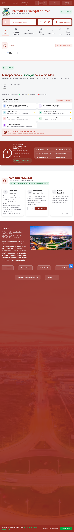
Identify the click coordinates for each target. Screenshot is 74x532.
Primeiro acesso (60, 157)
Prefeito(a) (44, 268)
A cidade (7, 268)
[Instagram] (41, 22)
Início (5, 33)
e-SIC (60, 33)
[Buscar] (6, 22)
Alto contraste (54, 3)
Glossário (16, 3)
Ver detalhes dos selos (63, 45)
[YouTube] (49, 22)
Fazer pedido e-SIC (42, 149)
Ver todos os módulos (63, 100)
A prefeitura (25, 268)
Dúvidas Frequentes (42, 153)
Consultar (40, 208)
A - (36, 3)
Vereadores (52, 277)
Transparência (29, 33)
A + (44, 3)
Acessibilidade (64, 22)
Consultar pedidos (61, 149)
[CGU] (10, 53)
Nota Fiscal (68, 33)
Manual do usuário (42, 157)
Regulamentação (60, 153)
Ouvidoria (51, 33)
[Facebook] (45, 22)
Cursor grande (67, 3)
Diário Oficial (41, 33)
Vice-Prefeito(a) (64, 268)
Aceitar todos (66, 528)
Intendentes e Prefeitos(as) (28, 277)
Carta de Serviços (16, 33)
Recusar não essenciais (50, 528)
